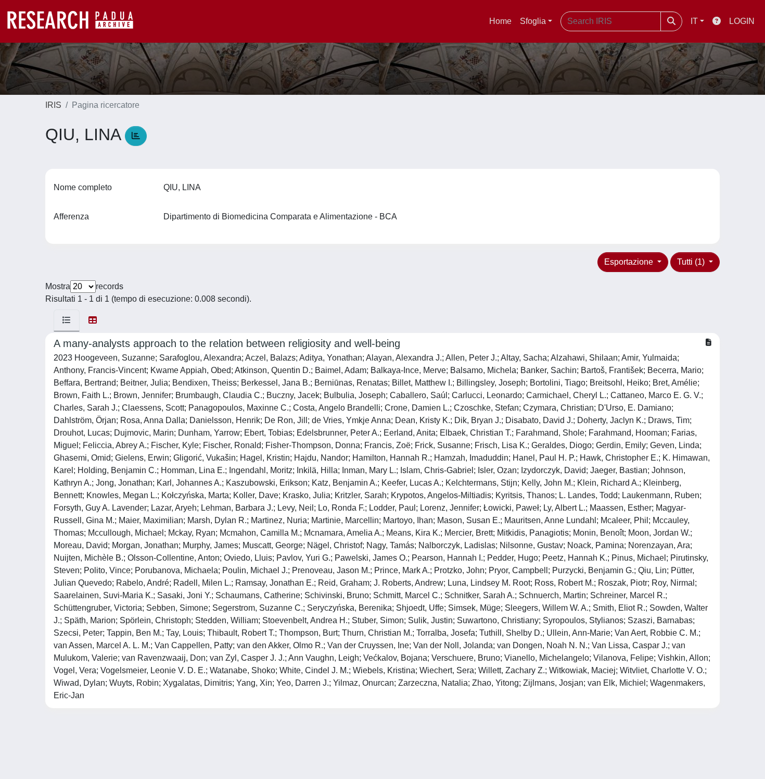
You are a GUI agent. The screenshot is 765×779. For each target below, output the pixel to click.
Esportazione (629, 261)
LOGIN (742, 21)
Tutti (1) (692, 261)
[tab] (67, 320)
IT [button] (694, 21)
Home (500, 21)
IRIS (53, 105)
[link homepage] (75, 21)
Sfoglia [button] (533, 21)
